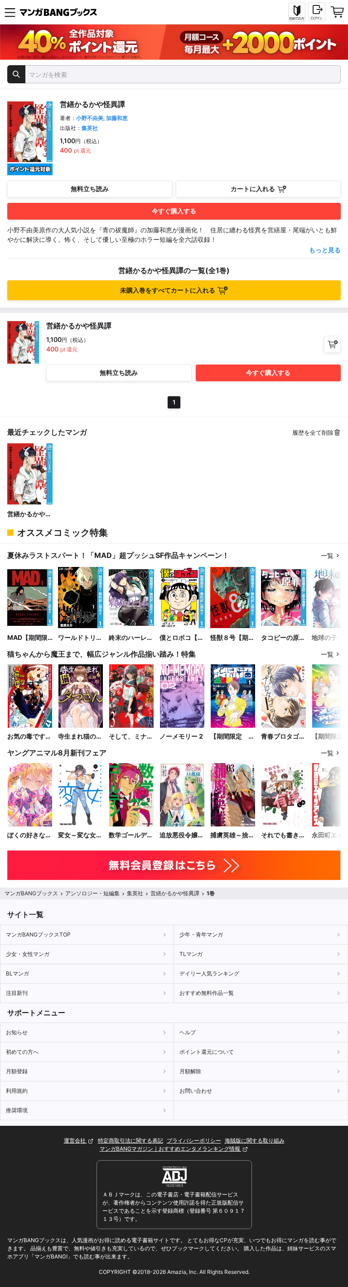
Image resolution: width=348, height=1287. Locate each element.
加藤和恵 (117, 118)
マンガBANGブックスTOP (38, 934)
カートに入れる (253, 188)
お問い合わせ (195, 1090)
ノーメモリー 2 (181, 736)
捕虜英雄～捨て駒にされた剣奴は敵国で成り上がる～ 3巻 (232, 835)
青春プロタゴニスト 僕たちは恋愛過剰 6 (283, 736)
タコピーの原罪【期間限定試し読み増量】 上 (283, 638)
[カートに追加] (332, 344)
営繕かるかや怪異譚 (29, 514)
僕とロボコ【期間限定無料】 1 (182, 638)
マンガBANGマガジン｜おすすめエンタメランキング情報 (171, 1148)
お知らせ (17, 1032)
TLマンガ (191, 954)
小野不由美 (89, 118)
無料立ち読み (90, 188)
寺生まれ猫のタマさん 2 (80, 736)
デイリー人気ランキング (209, 973)
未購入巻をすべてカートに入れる (167, 290)
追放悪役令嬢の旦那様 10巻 (182, 835)
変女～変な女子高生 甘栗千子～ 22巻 (80, 835)
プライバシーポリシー (194, 1140)
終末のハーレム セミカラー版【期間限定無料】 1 (131, 638)
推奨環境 (17, 1110)
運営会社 (75, 1140)
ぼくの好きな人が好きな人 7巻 (29, 835)
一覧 (327, 555)
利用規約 (17, 1090)
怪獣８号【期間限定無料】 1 (232, 638)
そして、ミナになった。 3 (131, 736)
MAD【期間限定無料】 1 (27, 638)
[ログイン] (317, 11)
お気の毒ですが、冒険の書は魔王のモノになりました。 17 (29, 736)
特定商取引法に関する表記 (130, 1140)
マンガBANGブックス (31, 893)
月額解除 (190, 1071)
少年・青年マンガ (201, 934)
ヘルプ (187, 1032)
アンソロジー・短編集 (92, 893)
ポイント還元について (206, 1051)
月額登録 (17, 1071)
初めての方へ (22, 1051)
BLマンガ (17, 973)
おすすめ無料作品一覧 (206, 992)
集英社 (90, 128)
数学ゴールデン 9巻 (131, 835)
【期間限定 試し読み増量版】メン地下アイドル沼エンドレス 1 (232, 736)
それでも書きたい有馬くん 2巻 (283, 835)
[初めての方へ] (297, 12)
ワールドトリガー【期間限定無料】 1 (80, 638)
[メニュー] (10, 12)
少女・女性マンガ (27, 954)
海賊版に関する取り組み (255, 1140)
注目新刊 (17, 992)
